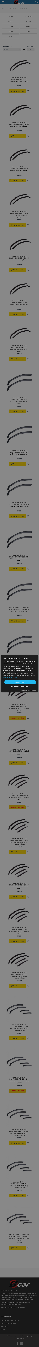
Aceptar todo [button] (20, 682)
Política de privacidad (10, 677)
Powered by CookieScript (28, 690)
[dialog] (19, 673)
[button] (19, 687)
